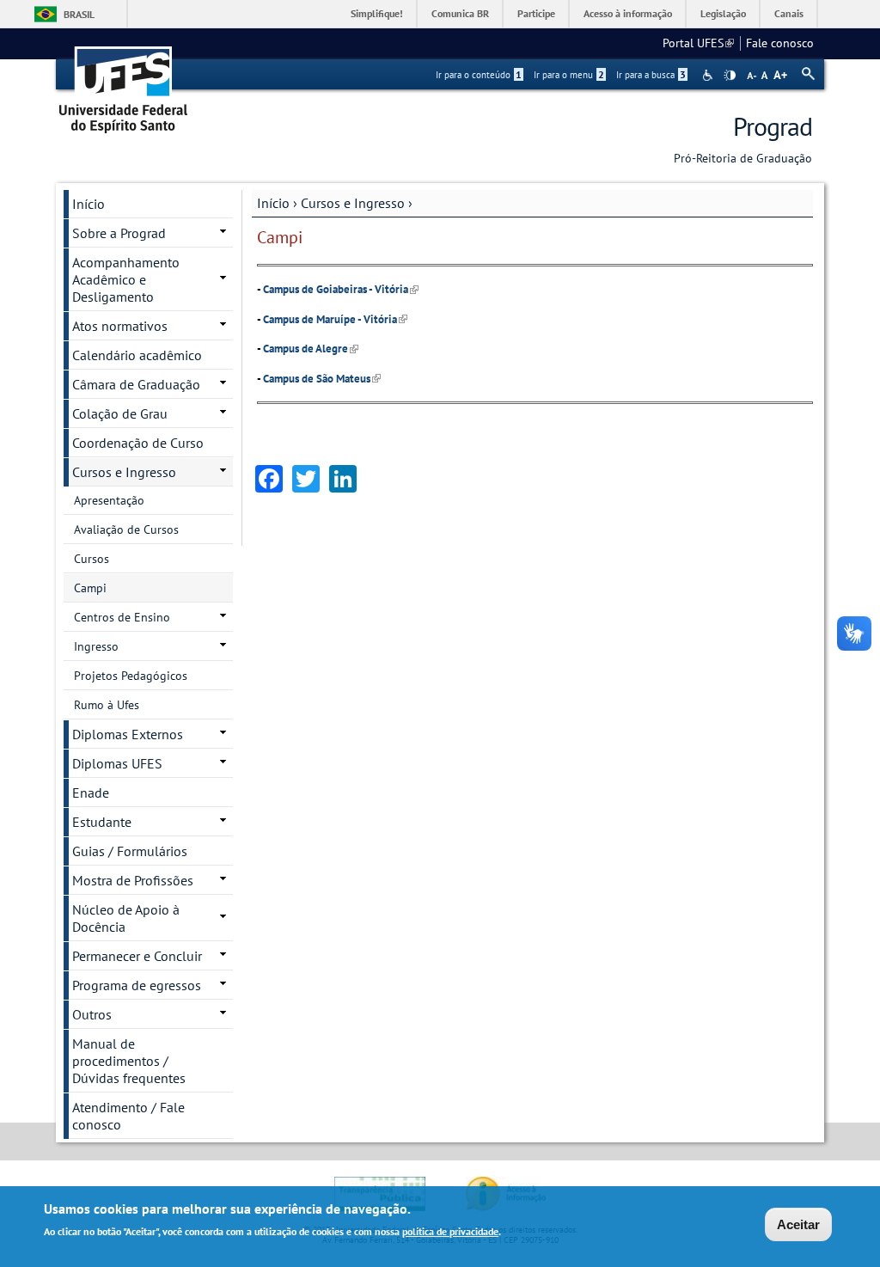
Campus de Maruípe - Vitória (335, 319)
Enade (90, 792)
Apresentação (109, 500)
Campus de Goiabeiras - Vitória (341, 289)
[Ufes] (124, 84)
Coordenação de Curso (138, 442)
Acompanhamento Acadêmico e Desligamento (126, 279)
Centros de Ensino (122, 617)
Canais (789, 13)
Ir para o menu (569, 75)
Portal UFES (698, 43)
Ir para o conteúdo (479, 75)
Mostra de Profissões (132, 880)
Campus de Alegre (310, 348)
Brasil (79, 14)
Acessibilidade (709, 75)
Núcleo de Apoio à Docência (126, 918)
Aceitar (798, 1224)
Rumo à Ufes (106, 705)
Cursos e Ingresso (353, 202)
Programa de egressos (136, 985)
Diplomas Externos (127, 734)
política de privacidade (450, 1231)
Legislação (723, 13)
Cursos (91, 558)
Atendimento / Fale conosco (128, 1116)
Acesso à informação (628, 13)
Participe (536, 13)
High (730, 76)
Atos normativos (120, 325)
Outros (92, 1014)
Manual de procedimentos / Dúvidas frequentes (129, 1060)
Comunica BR (460, 13)
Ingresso (96, 646)
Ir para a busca (651, 75)
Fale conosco (780, 43)
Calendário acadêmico (137, 355)
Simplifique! (377, 13)
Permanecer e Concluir (137, 955)
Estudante (101, 821)
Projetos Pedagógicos (130, 675)
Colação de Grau (120, 413)
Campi (90, 588)
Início (273, 202)
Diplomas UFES (117, 763)
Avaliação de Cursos (126, 529)
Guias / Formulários (129, 851)
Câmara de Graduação (136, 384)
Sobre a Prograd (119, 233)
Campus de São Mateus (322, 378)
